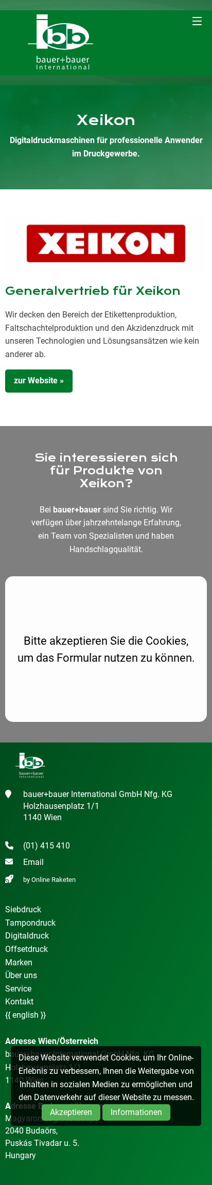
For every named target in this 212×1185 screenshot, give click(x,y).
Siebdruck (23, 909)
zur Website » (39, 380)
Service (18, 989)
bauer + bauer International (60, 42)
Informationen (136, 1112)
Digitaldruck (27, 936)
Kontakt (19, 1001)
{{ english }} (25, 1015)
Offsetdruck (26, 949)
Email (33, 862)
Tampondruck (30, 923)
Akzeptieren (71, 1112)
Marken (18, 962)
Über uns (21, 975)
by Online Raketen (49, 879)
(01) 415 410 (46, 846)
